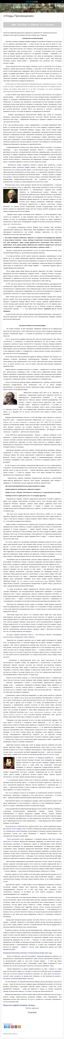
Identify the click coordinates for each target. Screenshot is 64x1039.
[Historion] (32, 2)
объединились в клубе (40, 712)
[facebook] (5, 1027)
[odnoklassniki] (19, 1027)
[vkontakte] (16, 1027)
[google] (12, 1027)
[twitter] (8, 1027)
